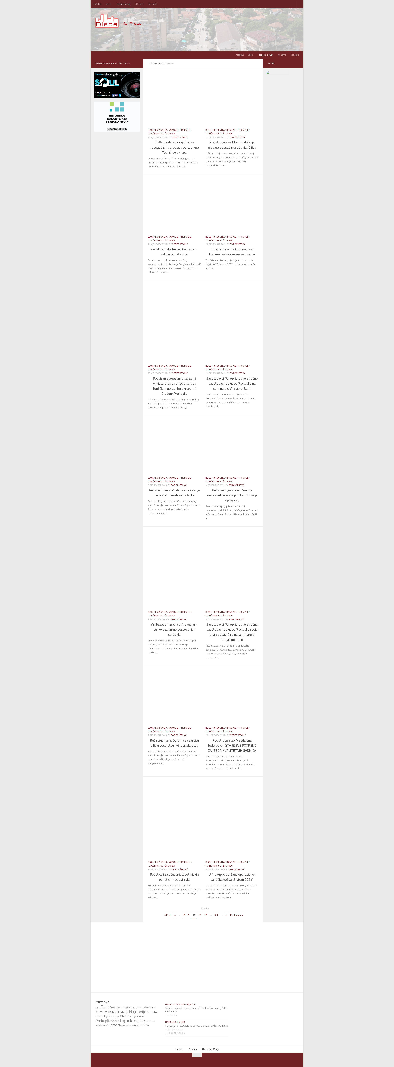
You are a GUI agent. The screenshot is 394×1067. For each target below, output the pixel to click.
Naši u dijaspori (114, 1016)
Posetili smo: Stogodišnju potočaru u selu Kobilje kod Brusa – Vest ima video (196, 1027)
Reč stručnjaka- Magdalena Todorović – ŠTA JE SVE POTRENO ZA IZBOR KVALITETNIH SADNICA (232, 745)
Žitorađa (170, 133)
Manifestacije (120, 1012)
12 (205, 915)
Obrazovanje (128, 1016)
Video (126, 1025)
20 (216, 915)
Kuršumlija (161, 129)
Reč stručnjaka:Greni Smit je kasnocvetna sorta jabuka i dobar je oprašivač (232, 495)
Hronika (141, 1007)
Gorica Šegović (180, 137)
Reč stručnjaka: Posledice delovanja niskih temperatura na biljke (174, 492)
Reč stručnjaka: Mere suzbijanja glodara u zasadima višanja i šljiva (232, 145)
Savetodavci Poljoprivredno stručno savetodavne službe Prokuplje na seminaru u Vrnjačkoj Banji (232, 383)
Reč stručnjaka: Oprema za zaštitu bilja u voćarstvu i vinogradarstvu (174, 743)
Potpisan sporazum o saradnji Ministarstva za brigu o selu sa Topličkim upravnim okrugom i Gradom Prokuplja (174, 386)
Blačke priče (117, 1007)
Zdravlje (132, 1025)
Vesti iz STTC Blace (113, 1025)
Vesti (108, 4)
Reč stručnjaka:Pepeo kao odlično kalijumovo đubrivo (174, 252)
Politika (140, 1016)
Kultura (150, 1007)
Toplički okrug (123, 4)
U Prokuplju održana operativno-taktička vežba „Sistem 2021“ (232, 877)
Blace (150, 129)
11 (199, 915)
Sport (115, 1020)
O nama (140, 4)
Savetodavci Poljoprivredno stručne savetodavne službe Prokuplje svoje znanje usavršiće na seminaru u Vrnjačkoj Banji (232, 632)
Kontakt (152, 4)
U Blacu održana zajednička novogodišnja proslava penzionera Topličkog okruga (174, 147)
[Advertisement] (205, 294)
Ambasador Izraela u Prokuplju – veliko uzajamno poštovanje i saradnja (174, 629)
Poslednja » (236, 915)
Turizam (150, 1021)
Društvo (126, 1007)
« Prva (167, 915)
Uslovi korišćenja (210, 1049)
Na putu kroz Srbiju (175, 1004)
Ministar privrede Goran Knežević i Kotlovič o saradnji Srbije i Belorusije (196, 1010)
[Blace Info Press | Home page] (120, 20)
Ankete (97, 1008)
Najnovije (173, 129)
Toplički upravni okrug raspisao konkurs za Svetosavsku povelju (232, 252)
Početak (97, 4)
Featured (134, 1007)
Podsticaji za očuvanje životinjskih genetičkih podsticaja (174, 877)
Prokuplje (185, 129)
